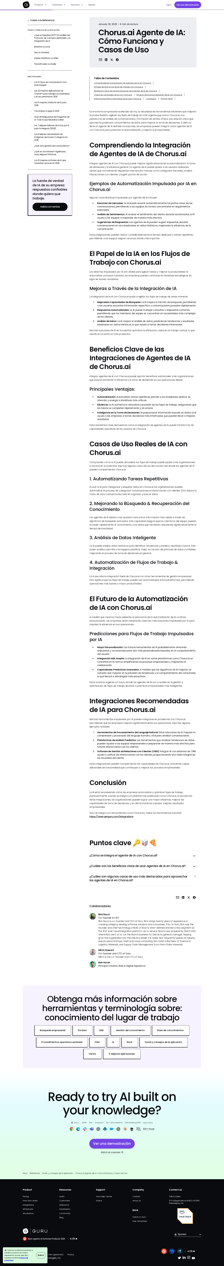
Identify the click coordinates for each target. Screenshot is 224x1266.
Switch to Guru (139, 1217)
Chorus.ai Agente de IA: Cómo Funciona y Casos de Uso (101, 1173)
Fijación (92, 4)
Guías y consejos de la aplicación (57, 1173)
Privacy (71, 1254)
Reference (64, 1205)
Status (99, 1200)
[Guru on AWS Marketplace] (185, 1216)
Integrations (28, 1205)
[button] (40, 5)
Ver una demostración (188, 5)
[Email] (100, 59)
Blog (61, 1217)
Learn (61, 1196)
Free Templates (139, 1221)
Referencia (35, 1173)
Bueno (41, 1255)
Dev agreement (55, 1254)
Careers (136, 1196)
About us (136, 1200)
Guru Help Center (104, 1196)
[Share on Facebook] (117, 59)
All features (28, 1209)
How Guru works (30, 1200)
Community (64, 1213)
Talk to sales (174, 1196)
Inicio (25, 1173)
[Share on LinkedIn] (106, 59)
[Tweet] (112, 59)
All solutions (28, 1213)
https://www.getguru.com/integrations (111, 816)
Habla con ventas (50, 206)
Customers (64, 1200)
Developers (64, 1209)
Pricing (26, 1196)
